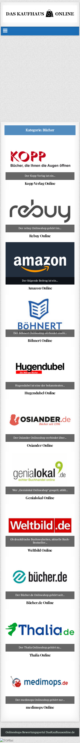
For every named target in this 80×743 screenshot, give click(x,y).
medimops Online (40, 707)
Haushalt (48, 252)
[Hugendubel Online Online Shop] (40, 368)
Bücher (41, 147)
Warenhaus (34, 257)
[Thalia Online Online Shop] (40, 630)
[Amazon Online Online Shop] (40, 263)
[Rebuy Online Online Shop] (40, 211)
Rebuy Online (40, 235)
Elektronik (48, 200)
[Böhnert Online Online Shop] (40, 316)
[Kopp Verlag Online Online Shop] (40, 158)
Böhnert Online (40, 340)
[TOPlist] (6, 740)
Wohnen (51, 257)
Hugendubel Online (40, 392)
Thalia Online (40, 655)
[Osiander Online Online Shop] (40, 420)
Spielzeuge (65, 252)
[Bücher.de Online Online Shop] (40, 578)
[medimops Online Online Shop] (40, 682)
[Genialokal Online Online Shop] (40, 473)
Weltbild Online (40, 550)
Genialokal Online (40, 497)
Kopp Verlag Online (40, 183)
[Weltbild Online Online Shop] (40, 525)
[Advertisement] (40, 77)
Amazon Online (40, 288)
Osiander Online (40, 445)
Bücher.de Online (40, 602)
